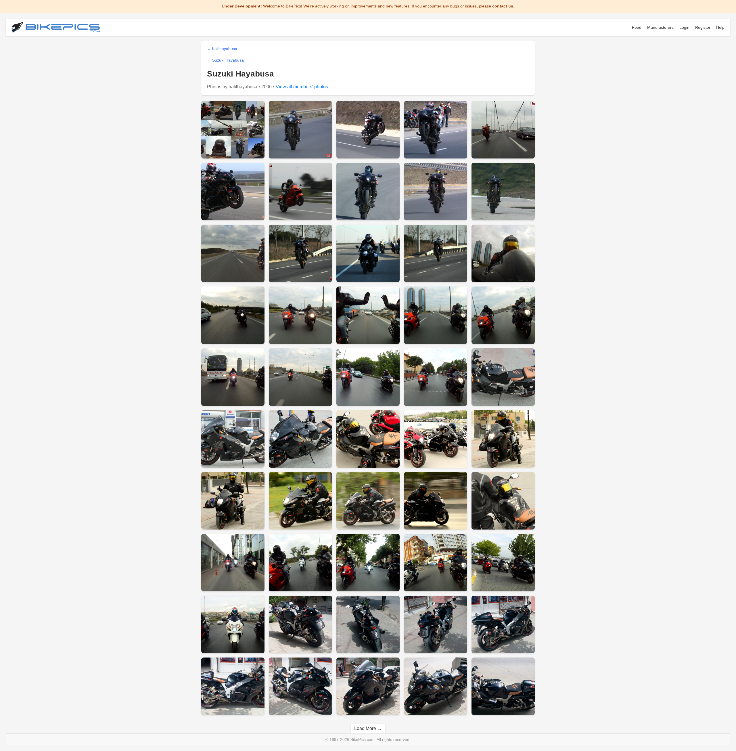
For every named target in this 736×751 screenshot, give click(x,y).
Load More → (368, 728)
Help (720, 27)
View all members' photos (302, 86)
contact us (502, 6)
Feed (636, 27)
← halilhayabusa (222, 48)
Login (684, 27)
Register (702, 27)
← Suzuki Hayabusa (225, 60)
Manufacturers (660, 27)
